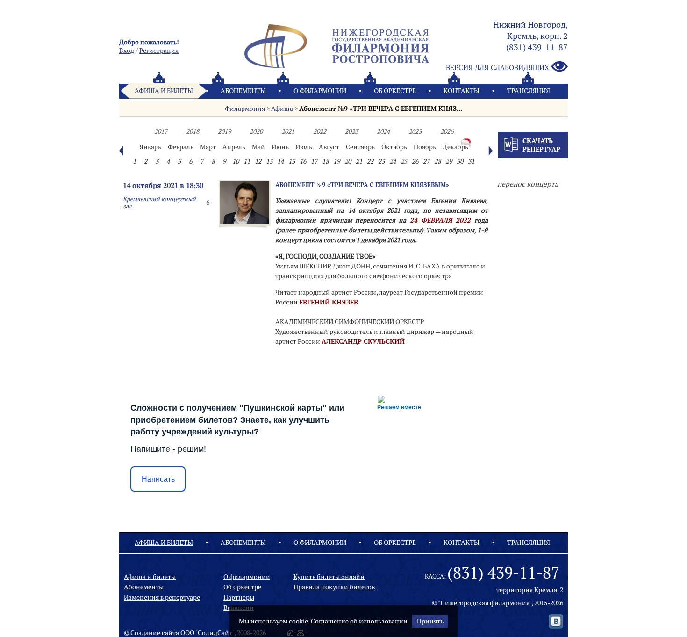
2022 (319, 131)
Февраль (180, 147)
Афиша (282, 108)
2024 (383, 131)
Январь (150, 147)
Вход (126, 50)
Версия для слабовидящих (497, 67)
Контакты (461, 91)
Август (329, 147)
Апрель (233, 147)
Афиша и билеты (164, 91)
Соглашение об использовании (359, 621)
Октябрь (394, 147)
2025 (415, 131)
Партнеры (238, 597)
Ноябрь (425, 147)
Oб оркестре (395, 91)
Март (208, 147)
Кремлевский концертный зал (159, 202)
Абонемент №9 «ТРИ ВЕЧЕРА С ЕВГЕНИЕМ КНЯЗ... (380, 108)
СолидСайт (215, 633)
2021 (287, 131)
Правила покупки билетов (334, 587)
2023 (351, 131)
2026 (446, 131)
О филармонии (319, 91)
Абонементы (243, 91)
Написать (158, 479)
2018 (192, 131)
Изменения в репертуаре (162, 597)
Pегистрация (159, 50)
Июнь (280, 147)
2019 (224, 131)
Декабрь (455, 147)
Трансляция (528, 91)
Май (258, 147)
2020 (256, 131)
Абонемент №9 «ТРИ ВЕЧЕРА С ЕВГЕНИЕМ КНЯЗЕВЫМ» (362, 185)
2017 (160, 131)
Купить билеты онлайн (329, 576)
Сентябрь (360, 147)
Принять (430, 621)
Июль (303, 147)
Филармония (245, 108)
